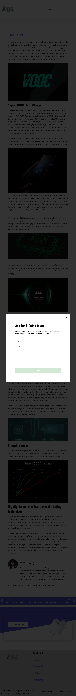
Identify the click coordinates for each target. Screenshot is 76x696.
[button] (67, 317)
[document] (38, 348)
